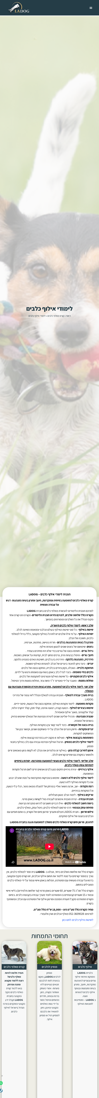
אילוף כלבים (85, 967)
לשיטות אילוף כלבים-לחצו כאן (77, 920)
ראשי (68, 315)
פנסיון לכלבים (49, 967)
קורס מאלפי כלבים (55, 315)
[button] (91, 8)
